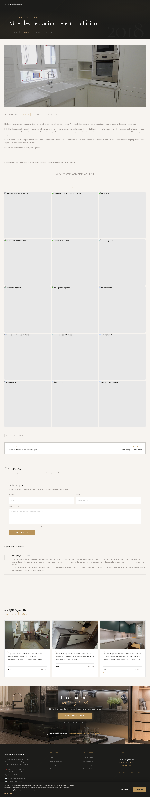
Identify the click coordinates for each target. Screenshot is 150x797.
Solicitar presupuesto (56, 765)
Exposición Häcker (89, 773)
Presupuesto (126, 4)
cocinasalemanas (14, 3)
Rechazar (125, 789)
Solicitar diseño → (126, 766)
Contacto (139, 4)
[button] (27, 215)
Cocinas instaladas (109, 4)
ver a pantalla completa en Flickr (75, 174)
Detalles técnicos (88, 769)
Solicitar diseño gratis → (75, 716)
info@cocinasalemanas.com (17, 778)
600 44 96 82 (12, 775)
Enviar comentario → (22, 532)
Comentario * (14, 506)
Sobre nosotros (88, 757)
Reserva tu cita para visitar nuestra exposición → (86, 734)
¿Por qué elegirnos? (89, 765)
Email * (78, 494)
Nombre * (12, 494)
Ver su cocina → (13, 673)
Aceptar (139, 789)
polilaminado (52, 115)
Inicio (94, 4)
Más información (9, 793)
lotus (38, 115)
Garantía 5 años (88, 761)
